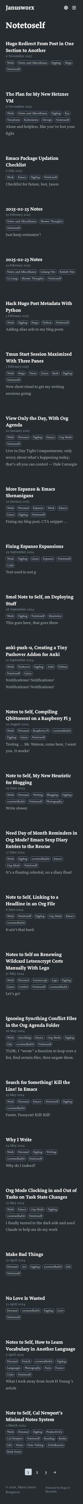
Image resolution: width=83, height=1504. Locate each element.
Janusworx (20, 7)
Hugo (63, 1488)
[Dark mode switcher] (66, 8)
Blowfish (51, 1491)
